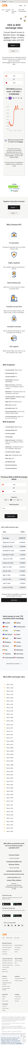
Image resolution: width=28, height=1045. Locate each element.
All (21, 98)
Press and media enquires (20, 978)
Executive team (5, 1008)
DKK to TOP (10, 801)
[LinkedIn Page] (8, 925)
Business (4, 1)
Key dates (17, 1001)
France (7, 646)
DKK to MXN (10, 751)
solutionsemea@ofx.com (14, 877)
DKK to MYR (10, 754)
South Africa (19, 653)
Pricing (16, 951)
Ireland (18, 630)
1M (13, 98)
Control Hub (4, 953)
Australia (7, 622)
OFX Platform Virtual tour (7, 960)
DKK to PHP (10, 774)
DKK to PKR (10, 778)
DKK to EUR (10, 711)
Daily (8, 499)
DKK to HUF (10, 724)
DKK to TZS (10, 808)
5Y (18, 98)
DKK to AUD (10, 688)
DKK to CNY (10, 701)
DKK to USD (10, 811)
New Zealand (8, 634)
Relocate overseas (6, 986)
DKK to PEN (10, 768)
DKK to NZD (10, 761)
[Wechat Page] (15, 925)
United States (20, 657)
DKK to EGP (10, 707)
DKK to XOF (10, 825)
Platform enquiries (18, 980)
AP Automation (18, 947)
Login (20, 5)
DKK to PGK (10, 771)
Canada (18, 642)
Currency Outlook (18, 960)
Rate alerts (4, 969)
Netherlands (19, 650)
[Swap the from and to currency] (14, 79)
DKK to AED (10, 684)
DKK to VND (10, 815)
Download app (5, 980)
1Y (16, 98)
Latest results (17, 998)
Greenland (12, 398)
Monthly (14, 499)
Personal (11, 1)
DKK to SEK (10, 791)
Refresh (21, 141)
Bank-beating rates (14, 283)
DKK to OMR (10, 765)
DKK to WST (10, 821)
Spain (6, 638)
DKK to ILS (9, 731)
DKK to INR (10, 734)
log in (14, 62)
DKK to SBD (10, 788)
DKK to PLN (10, 781)
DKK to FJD (10, 714)
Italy (6, 650)
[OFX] (4, 5)
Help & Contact (9, 937)
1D (7, 98)
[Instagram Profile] (22, 925)
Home (3, 9)
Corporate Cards (5, 949)
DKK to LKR (10, 744)
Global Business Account (7, 945)
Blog (16, 962)
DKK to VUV (10, 818)
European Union (20, 626)
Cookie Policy (19, 1043)
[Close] (21, 1036)
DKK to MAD (10, 748)
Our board (4, 1006)
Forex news (17, 965)
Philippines (8, 642)
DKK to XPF (10, 828)
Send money (4, 978)
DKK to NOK (10, 757)
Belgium (18, 622)
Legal (3, 998)
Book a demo (16, 937)
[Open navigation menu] (25, 5)
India (6, 630)
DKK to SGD (10, 794)
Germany (18, 646)
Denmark (18, 396)
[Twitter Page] (12, 925)
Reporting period (14, 504)
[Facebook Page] (5, 925)
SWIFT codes (5, 971)
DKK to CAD (10, 691)
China (6, 626)
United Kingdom (9, 657)
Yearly (20, 499)
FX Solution (4, 951)
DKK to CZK (10, 704)
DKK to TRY (10, 805)
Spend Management (19, 945)
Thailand (18, 638)
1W (10, 98)
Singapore (8, 653)
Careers (4, 1010)
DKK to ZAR (10, 831)
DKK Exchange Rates (14, 11)
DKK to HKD (10, 721)
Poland (18, 634)
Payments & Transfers (6, 947)
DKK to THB (10, 798)
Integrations (17, 949)
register (8, 62)
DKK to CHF (10, 694)
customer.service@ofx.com (14, 861)
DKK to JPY (10, 738)
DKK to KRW (10, 741)
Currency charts (5, 967)
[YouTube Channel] (19, 925)
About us (4, 996)
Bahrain (18, 452)
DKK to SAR (10, 784)
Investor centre (18, 996)
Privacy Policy (5, 1001)
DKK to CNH (10, 697)
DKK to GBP (10, 717)
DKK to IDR (10, 728)
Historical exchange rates (7, 965)
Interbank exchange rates (7, 962)
